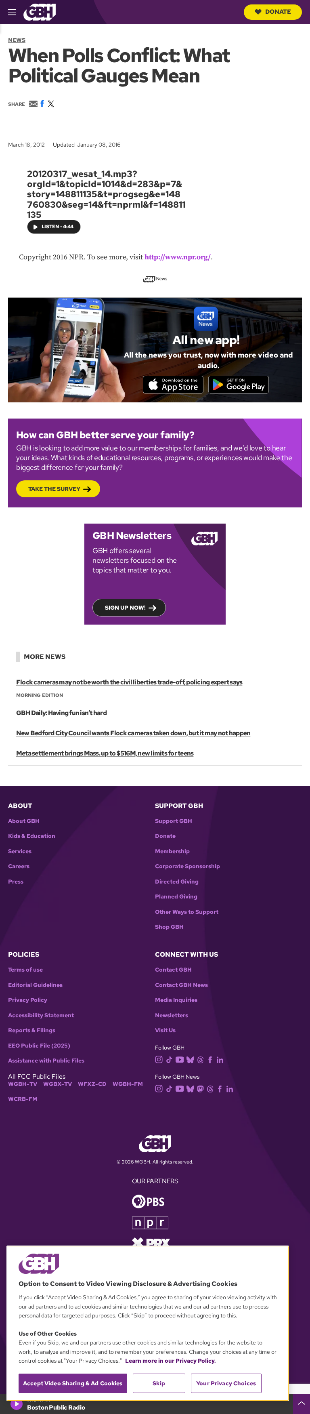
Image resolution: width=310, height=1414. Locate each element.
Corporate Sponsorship (187, 866)
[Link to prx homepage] (151, 1242)
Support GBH (173, 821)
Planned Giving (176, 896)
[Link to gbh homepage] (39, 11)
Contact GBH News (181, 985)
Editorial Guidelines (35, 985)
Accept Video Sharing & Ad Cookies (73, 1383)
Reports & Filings (31, 1030)
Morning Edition (39, 695)
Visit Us (165, 1030)
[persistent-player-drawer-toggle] (301, 1404)
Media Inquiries (176, 1000)
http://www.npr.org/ (178, 257)
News (16, 40)
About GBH (24, 821)
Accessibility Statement (41, 1015)
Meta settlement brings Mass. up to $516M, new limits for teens (104, 753)
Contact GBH (173, 969)
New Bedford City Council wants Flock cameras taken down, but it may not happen (133, 733)
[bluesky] (190, 1059)
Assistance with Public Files (46, 1060)
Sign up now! (125, 607)
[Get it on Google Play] (238, 384)
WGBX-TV (57, 1084)
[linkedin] (220, 1059)
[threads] (200, 1059)
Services (19, 851)
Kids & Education (31, 836)
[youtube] (180, 1058)
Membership (172, 851)
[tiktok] (169, 1059)
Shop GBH (169, 927)
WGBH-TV (22, 1084)
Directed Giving (177, 881)
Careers (18, 866)
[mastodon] (200, 1088)
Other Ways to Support (186, 912)
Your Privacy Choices (226, 1383)
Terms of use (25, 969)
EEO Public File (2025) (39, 1045)
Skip (159, 1383)
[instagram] (159, 1058)
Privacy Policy (27, 1000)
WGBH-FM (128, 1084)
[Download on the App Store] (173, 384)
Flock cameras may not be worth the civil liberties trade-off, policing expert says (129, 682)
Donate (278, 12)
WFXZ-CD (92, 1084)
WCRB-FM (23, 1099)
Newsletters (171, 1015)
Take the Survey (54, 488)
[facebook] (210, 1059)
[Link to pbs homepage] (148, 1201)
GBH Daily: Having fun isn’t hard (61, 713)
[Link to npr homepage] (150, 1222)
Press (15, 881)
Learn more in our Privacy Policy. (170, 1360)
